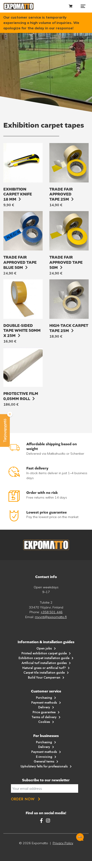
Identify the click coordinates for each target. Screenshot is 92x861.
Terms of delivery (43, 717)
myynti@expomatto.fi (51, 617)
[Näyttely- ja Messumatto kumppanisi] (18, 6)
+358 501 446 (52, 612)
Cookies (44, 722)
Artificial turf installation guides (44, 663)
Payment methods (44, 702)
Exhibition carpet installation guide (44, 658)
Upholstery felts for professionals (44, 766)
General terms (44, 761)
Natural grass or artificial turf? (44, 668)
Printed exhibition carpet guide (44, 653)
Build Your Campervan (44, 677)
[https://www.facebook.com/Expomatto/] (42, 820)
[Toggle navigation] (83, 6)
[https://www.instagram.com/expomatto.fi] (48, 820)
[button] (5, 430)
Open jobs (44, 648)
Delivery (44, 707)
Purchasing (44, 697)
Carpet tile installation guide (44, 672)
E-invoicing (44, 756)
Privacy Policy (63, 843)
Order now (23, 799)
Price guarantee (44, 712)
